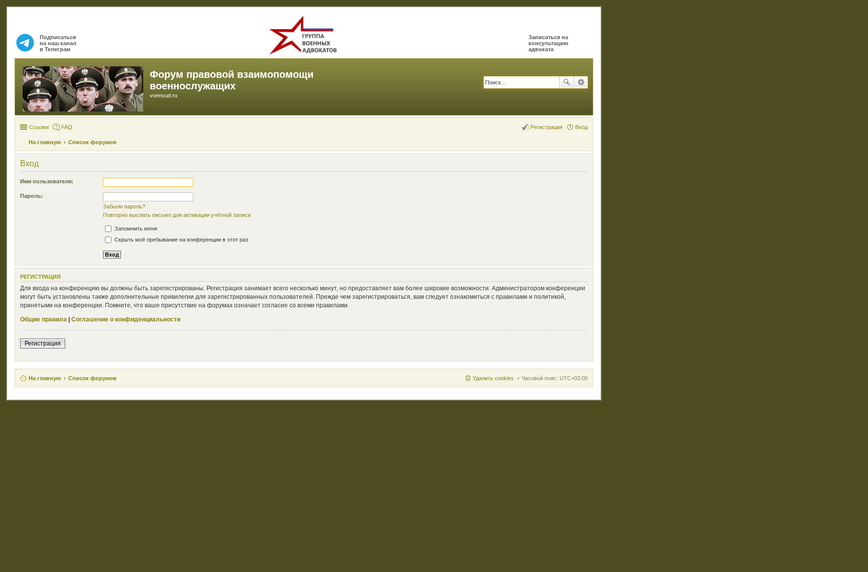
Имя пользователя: (46, 181)
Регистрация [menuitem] (546, 127)
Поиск (566, 82)
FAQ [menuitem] (66, 127)
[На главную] (84, 86)
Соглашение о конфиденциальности (125, 319)
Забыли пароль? (124, 206)
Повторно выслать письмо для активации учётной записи (177, 215)
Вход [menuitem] (581, 127)
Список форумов (92, 378)
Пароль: (31, 196)
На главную (45, 378)
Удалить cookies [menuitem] (493, 378)
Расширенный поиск (581, 82)
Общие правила (43, 319)
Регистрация (43, 343)
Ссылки (39, 127)
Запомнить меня (135, 228)
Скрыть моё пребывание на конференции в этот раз (180, 240)
